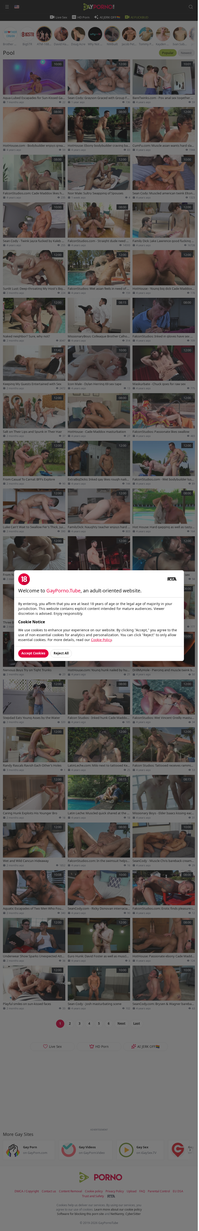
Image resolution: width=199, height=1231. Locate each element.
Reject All (61, 653)
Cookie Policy (101, 639)
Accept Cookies (33, 653)
